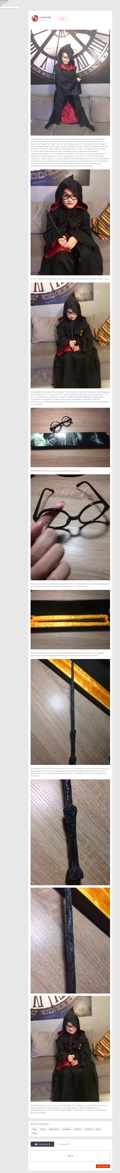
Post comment (103, 1166)
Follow (62, 19)
